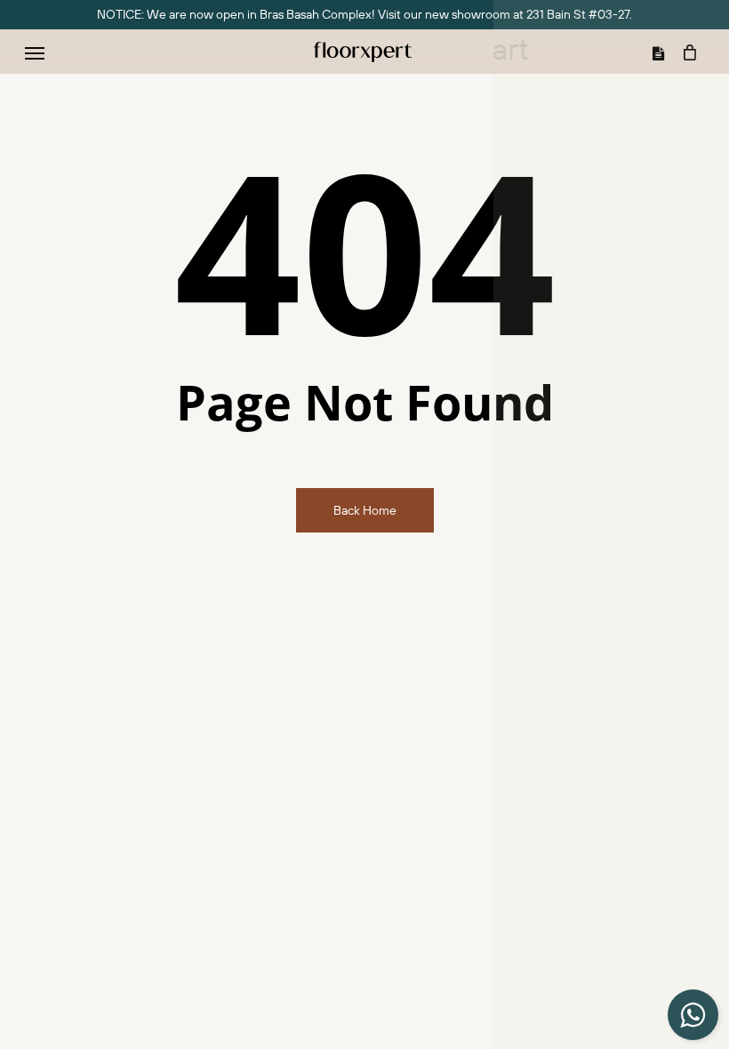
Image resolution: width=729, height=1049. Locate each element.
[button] (34, 52)
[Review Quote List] (663, 52)
